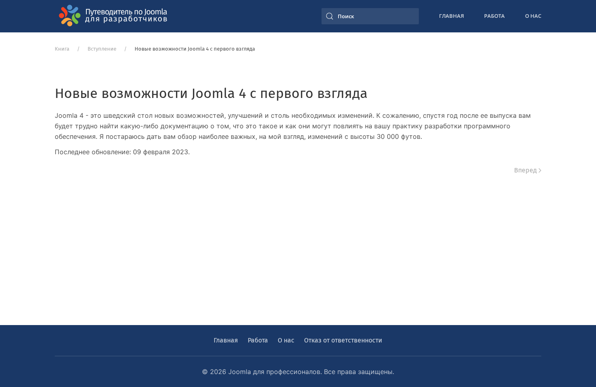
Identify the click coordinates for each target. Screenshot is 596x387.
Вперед (525, 170)
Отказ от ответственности (343, 340)
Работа (494, 15)
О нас (533, 15)
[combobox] (370, 16)
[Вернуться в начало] (115, 16)
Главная (451, 15)
